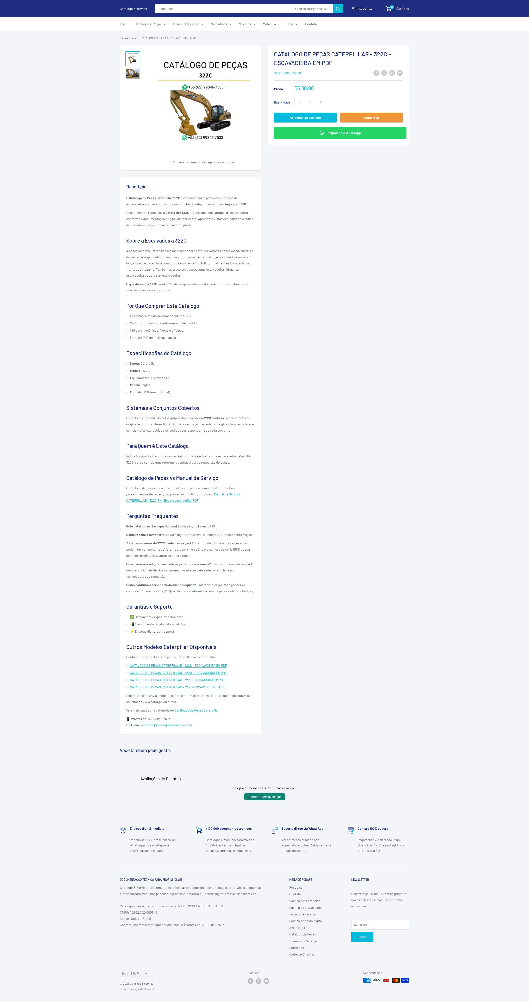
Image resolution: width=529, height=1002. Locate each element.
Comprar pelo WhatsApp (343, 133)
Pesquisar (296, 887)
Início (123, 24)
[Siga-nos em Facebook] (251, 981)
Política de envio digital (306, 921)
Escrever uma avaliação (265, 797)
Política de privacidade (305, 907)
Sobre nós (296, 948)
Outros (288, 24)
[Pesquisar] (338, 8)
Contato (311, 24)
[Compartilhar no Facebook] (376, 72)
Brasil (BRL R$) (131, 973)
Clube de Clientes (302, 954)
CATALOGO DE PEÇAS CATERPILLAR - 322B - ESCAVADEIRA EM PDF (178, 673)
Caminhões (219, 24)
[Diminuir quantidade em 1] (298, 102)
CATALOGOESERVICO (287, 73)
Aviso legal (297, 927)
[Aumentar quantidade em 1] (320, 102)
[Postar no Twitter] (392, 72)
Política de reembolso (304, 901)
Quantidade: (283, 102)
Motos (267, 24)
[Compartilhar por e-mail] (400, 72)
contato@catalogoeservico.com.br (167, 725)
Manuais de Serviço (303, 941)
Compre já (371, 117)
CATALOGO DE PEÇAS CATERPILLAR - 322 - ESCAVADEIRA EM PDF (177, 680)
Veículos (245, 24)
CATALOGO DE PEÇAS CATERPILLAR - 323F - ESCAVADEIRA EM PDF (178, 687)
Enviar (362, 937)
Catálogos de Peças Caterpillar (197, 710)
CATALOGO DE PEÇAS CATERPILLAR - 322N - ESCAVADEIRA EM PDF (178, 665)
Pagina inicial (128, 38)
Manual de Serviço (186, 24)
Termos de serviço (302, 914)
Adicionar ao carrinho (305, 117)
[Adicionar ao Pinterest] (384, 72)
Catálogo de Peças (148, 24)
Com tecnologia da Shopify (137, 989)
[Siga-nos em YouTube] (266, 981)
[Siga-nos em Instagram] (258, 981)
